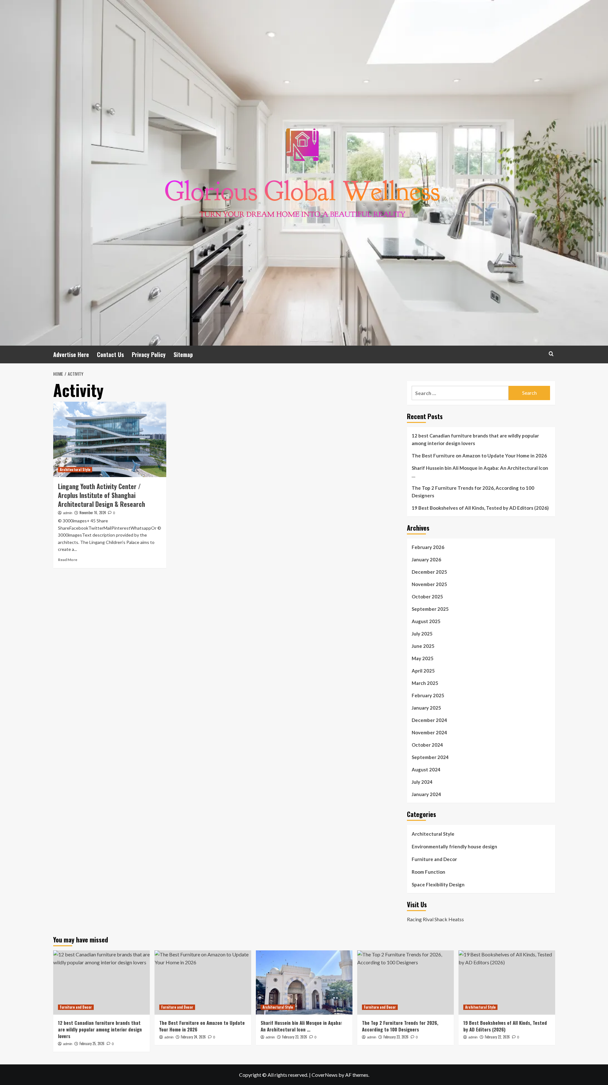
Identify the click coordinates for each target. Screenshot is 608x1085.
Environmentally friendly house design (454, 846)
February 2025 (428, 695)
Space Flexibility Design (438, 884)
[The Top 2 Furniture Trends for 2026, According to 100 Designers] (405, 982)
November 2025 (429, 584)
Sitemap (183, 354)
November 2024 (429, 732)
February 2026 (428, 547)
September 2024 (430, 757)
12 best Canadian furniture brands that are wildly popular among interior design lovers (475, 439)
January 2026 (426, 559)
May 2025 (423, 658)
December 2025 (429, 572)
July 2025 (422, 633)
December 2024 (429, 720)
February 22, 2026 (497, 1036)
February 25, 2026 (91, 1043)
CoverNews (325, 1075)
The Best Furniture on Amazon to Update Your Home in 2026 (479, 455)
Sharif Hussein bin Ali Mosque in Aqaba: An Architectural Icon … (480, 471)
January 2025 (426, 708)
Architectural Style (75, 469)
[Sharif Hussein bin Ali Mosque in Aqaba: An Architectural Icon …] (304, 982)
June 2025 (423, 646)
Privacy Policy (149, 354)
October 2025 (427, 596)
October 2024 (427, 745)
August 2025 (426, 621)
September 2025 (430, 609)
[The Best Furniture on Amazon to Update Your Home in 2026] (203, 982)
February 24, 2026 (193, 1036)
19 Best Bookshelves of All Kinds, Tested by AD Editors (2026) (480, 508)
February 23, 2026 (294, 1036)
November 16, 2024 (92, 512)
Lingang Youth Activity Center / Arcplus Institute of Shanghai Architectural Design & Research (101, 495)
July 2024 (422, 782)
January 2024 (426, 794)
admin (67, 513)
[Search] (551, 353)
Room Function (428, 872)
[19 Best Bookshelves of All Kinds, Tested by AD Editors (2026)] (507, 982)
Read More (67, 559)
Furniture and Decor (434, 859)
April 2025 (423, 670)
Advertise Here (71, 354)
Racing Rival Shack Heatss (435, 919)
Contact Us (110, 354)
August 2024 (426, 769)
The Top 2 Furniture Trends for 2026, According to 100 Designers (473, 491)
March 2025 (425, 683)
